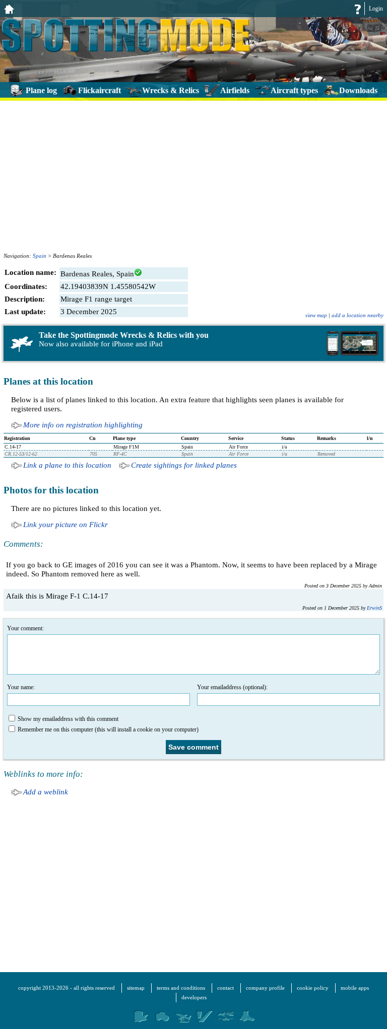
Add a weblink (45, 792)
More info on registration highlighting (83, 425)
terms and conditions (181, 988)
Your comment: (25, 628)
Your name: (21, 687)
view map (316, 315)
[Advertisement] (193, 174)
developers (194, 997)
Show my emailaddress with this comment (68, 718)
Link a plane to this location (67, 465)
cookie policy (313, 988)
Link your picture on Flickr (65, 525)
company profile (265, 988)
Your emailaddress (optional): (232, 687)
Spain (39, 256)
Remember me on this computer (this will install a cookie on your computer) (108, 729)
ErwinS (374, 608)
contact (225, 988)
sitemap (136, 988)
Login (376, 8)
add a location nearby (357, 315)
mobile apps (355, 988)
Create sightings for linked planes (184, 465)
